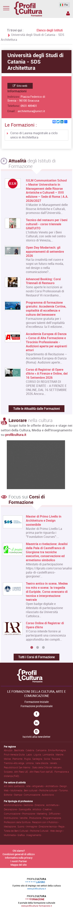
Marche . (60, 754)
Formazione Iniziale (37, 702)
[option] (35, 579)
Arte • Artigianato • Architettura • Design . (47, 786)
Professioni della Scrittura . (18, 822)
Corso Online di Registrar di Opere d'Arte (45, 625)
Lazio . (30, 754)
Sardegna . (38, 758)
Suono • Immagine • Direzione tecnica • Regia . (41, 826)
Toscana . (56, 758)
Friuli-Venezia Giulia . (15, 754)
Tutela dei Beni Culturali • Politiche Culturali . (27, 830)
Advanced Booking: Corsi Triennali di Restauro (43, 281)
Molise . (8, 758)
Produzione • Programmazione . (45, 817)
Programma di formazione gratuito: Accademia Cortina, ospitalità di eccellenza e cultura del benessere (46, 309)
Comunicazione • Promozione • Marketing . (26, 813)
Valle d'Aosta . (42, 763)
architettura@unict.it (31, 111)
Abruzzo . (9, 750)
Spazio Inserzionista (67, 14)
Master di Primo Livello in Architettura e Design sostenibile (43, 520)
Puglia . (28, 758)
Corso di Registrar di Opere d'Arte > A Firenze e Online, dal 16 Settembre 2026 (47, 374)
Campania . (42, 750)
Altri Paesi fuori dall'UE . (42, 771)
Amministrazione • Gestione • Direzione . (25, 805)
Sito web (21, 86)
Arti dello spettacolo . (15, 786)
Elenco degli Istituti (50, 30)
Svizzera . (9, 771)
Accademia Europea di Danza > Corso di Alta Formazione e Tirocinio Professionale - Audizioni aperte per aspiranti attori (46, 342)
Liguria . (38, 754)
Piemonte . (18, 758)
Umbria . (30, 763)
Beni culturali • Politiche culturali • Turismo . (46, 790)
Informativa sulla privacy (19, 857)
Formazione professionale (37, 706)
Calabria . (31, 750)
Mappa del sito (19, 864)
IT (65, 4)
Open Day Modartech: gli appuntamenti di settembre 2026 (45, 252)
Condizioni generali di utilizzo (19, 854)
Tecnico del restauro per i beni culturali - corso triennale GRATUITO (46, 224)
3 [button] (43, 648)
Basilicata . (20, 750)
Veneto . (54, 763)
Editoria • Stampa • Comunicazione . (23, 794)
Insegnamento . (34, 835)
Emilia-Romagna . (57, 750)
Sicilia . (48, 758)
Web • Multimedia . (14, 790)
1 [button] (32, 648)
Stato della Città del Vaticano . (47, 767)
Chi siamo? (19, 850)
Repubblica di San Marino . (18, 767)
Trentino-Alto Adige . (15, 763)
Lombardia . (49, 754)
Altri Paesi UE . (22, 771)
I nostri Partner (18, 861)
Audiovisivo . (48, 794)
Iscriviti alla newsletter (36, 736)
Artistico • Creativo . (43, 809)
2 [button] (38, 648)
